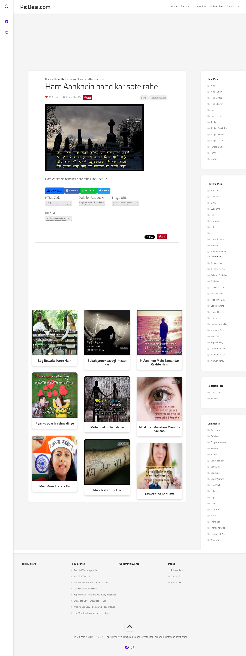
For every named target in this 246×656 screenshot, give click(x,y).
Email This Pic (73, 97)
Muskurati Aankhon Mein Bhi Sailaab (159, 429)
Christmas (216, 196)
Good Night (216, 485)
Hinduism (215, 392)
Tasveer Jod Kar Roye (160, 494)
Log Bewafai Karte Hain (54, 361)
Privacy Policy (178, 570)
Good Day (215, 466)
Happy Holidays (218, 312)
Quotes (214, 159)
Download (56, 190)
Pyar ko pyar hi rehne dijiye (54, 423)
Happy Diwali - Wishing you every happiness (95, 594)
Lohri (213, 233)
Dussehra (215, 208)
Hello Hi (214, 491)
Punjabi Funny (217, 134)
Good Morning (217, 479)
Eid (212, 215)
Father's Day (217, 293)
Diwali (214, 202)
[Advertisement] (129, 38)
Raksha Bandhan (219, 251)
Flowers (214, 448)
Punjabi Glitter (217, 140)
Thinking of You (218, 534)
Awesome (215, 430)
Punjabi (185, 6)
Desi (56, 79)
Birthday (215, 281)
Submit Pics (217, 6)
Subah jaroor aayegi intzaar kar (107, 362)
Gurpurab (215, 221)
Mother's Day (217, 330)
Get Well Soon (217, 460)
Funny (213, 152)
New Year (215, 336)
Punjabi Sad (216, 146)
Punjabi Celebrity (219, 128)
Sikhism (214, 398)
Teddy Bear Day (218, 348)
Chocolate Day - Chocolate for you (90, 600)
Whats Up (215, 540)
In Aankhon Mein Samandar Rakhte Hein (159, 362)
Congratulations (218, 442)
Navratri (215, 245)
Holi (212, 227)
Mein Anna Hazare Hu (54, 486)
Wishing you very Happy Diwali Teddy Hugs (94, 606)
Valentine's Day (218, 354)
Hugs (213, 497)
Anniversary (216, 263)
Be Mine (215, 436)
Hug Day (215, 318)
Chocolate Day (217, 287)
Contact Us (233, 6)
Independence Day (219, 324)
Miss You (215, 509)
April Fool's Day (218, 269)
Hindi (200, 6)
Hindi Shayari (158, 97)
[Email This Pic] (64, 97)
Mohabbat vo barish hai (107, 427)
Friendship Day (218, 299)
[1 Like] (46, 96)
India (213, 110)
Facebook (73, 190)
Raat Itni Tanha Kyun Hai (85, 570)
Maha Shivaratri (218, 239)
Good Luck (216, 473)
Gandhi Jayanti (217, 305)
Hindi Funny (216, 91)
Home (174, 6)
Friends (214, 454)
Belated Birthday (219, 275)
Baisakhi (215, 190)
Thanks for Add (218, 527)
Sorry (213, 515)
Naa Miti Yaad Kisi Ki (83, 576)
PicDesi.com (35, 6)
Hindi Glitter (216, 98)
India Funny (216, 116)
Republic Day (217, 342)
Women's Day (217, 360)
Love (213, 503)
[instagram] (6, 32)
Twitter (105, 190)
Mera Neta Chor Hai (107, 490)
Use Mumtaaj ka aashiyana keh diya (91, 613)
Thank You (215, 521)
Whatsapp (89, 190)
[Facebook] (6, 21)
